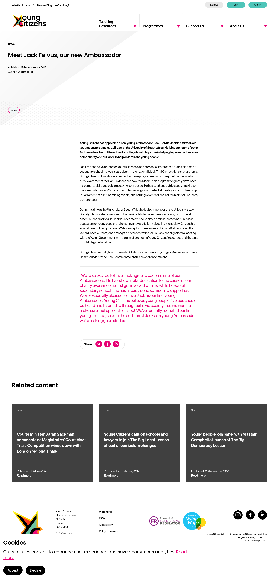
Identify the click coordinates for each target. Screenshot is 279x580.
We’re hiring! (62, 5)
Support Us (195, 26)
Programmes (153, 26)
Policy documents (109, 531)
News (14, 110)
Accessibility (106, 524)
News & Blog (44, 5)
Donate (214, 4)
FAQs (102, 518)
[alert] (97, 557)
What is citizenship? (23, 5)
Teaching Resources (107, 23)
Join (236, 4)
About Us (237, 26)
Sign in (257, 4)
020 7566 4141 (64, 533)
